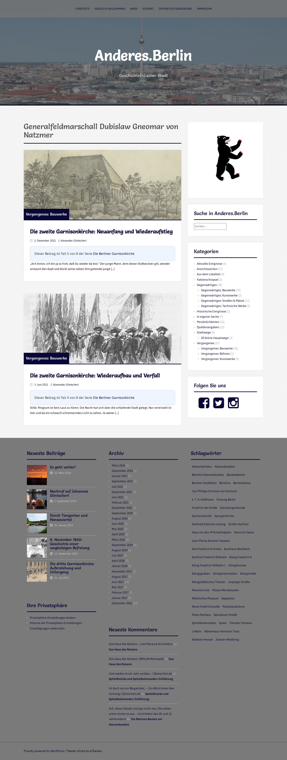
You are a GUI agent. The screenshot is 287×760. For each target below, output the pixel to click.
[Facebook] (204, 406)
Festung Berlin (226, 499)
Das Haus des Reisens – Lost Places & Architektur (141, 644)
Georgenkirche (224, 516)
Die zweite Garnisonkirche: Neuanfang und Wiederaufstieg (101, 231)
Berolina (224, 483)
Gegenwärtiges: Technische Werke (223, 306)
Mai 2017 (117, 587)
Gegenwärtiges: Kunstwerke (219, 295)
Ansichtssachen (207, 269)
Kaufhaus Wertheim (237, 549)
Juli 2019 (117, 555)
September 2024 (122, 470)
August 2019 (120, 550)
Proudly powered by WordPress (44, 751)
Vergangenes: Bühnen (215, 353)
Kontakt (148, 8)
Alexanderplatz (225, 466)
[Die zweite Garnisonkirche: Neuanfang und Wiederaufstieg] (102, 185)
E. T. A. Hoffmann (203, 499)
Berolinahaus (242, 483)
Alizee (81, 751)
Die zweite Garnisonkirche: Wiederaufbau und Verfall (95, 375)
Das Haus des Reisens (123, 649)
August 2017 (120, 576)
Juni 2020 (118, 523)
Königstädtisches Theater (208, 582)
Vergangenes (205, 343)
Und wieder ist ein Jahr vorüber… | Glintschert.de (140, 673)
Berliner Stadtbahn (204, 483)
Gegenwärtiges (207, 285)
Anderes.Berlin (143, 55)
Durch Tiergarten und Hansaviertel (68, 517)
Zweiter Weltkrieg (227, 639)
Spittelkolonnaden (204, 623)
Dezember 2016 (122, 603)
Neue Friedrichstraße (206, 606)
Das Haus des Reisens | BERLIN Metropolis (136, 659)
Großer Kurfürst (238, 524)
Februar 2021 (120, 502)
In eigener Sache (208, 316)
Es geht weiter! (63, 467)
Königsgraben (201, 573)
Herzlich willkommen (110, 8)
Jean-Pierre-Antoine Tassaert (211, 540)
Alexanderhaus (202, 466)
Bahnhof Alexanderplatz (208, 474)
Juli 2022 (117, 486)
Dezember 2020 (122, 507)
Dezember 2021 (122, 492)
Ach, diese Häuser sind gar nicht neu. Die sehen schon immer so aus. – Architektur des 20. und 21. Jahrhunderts (140, 714)
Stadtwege (204, 332)
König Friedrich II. (240, 557)
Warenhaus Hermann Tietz (222, 631)
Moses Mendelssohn (225, 590)
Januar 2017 (119, 598)
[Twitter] (218, 406)
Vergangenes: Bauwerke (46, 214)
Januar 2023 (119, 476)
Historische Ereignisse (211, 311)
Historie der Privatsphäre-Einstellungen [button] (56, 623)
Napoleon (227, 598)
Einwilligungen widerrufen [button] (47, 628)
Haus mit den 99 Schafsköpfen (211, 532)
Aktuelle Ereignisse (209, 263)
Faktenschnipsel (207, 279)
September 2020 (122, 513)
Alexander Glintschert (73, 240)
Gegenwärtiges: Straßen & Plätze (222, 300)
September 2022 (122, 481)
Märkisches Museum (205, 598)
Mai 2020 (117, 529)
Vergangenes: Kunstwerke (218, 359)
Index (134, 8)
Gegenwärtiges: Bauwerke (218, 290)
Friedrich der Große (204, 507)
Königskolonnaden (225, 573)
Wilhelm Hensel (202, 639)
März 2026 (118, 465)
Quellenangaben (208, 327)
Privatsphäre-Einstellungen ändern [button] (53, 617)
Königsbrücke (237, 565)
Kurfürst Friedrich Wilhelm (209, 557)
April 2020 (118, 534)
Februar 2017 (120, 592)
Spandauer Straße (225, 614)
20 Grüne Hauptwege (215, 338)
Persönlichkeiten (208, 322)
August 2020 (120, 518)
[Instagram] (233, 406)
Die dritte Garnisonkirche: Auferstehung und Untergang (72, 568)
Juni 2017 (118, 582)
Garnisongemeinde (232, 507)
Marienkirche (200, 590)
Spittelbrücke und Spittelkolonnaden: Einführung (141, 679)
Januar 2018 (119, 566)
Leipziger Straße (239, 582)
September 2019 (122, 545)
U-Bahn (196, 631)
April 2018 (118, 560)
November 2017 (122, 571)
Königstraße (248, 573)
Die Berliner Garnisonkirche (113, 253)
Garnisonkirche (202, 516)
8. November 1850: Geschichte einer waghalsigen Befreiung (70, 543)
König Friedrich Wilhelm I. (209, 565)
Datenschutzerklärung (175, 8)
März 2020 (118, 539)
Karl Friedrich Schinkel (206, 549)
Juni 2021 (118, 497)
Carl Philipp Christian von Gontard (214, 491)
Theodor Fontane (240, 623)
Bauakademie (236, 474)
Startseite (82, 8)
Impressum (204, 8)
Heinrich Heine (244, 532)
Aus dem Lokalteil (208, 274)
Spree (222, 623)
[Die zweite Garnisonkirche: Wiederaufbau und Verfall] (102, 329)
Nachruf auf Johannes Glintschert (69, 493)
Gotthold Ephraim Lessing (209, 524)
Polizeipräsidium (233, 606)
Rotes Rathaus (201, 614)
